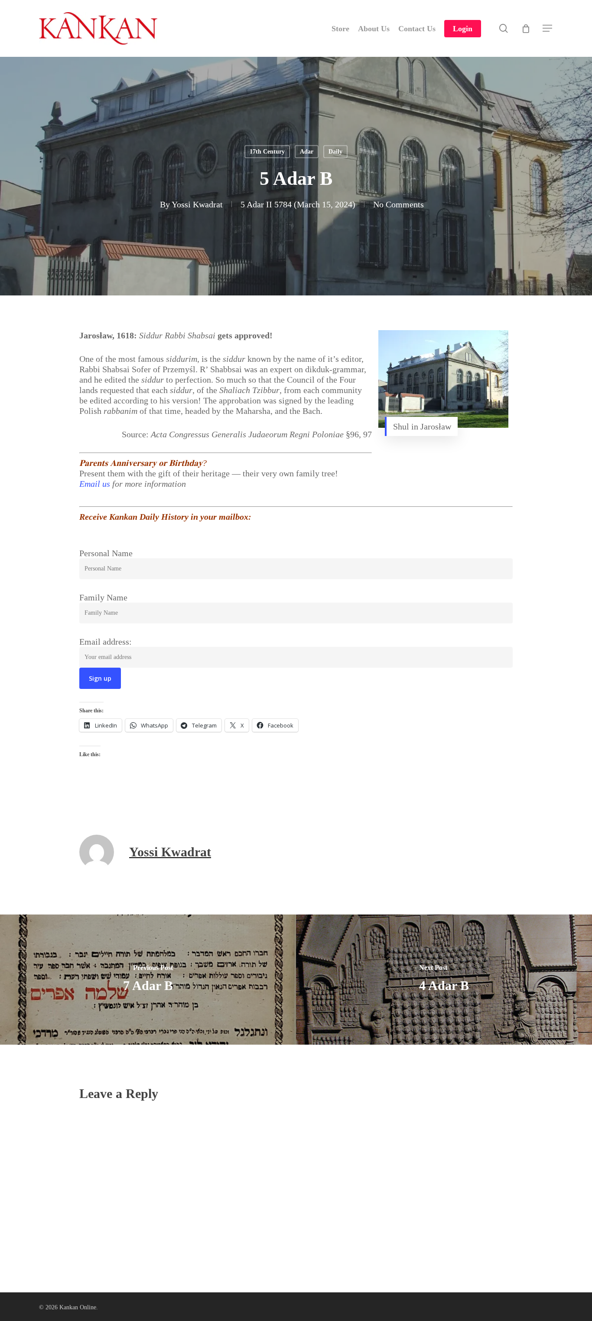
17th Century (267, 151)
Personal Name (106, 553)
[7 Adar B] (148, 980)
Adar (306, 151)
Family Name (103, 597)
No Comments (398, 204)
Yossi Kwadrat (197, 204)
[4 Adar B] (444, 980)
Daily (335, 151)
